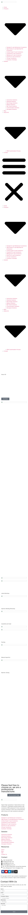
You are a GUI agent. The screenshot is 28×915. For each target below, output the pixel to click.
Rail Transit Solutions (12, 106)
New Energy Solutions (12, 103)
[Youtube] (6, 871)
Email (2, 892)
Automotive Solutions (12, 100)
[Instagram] (16, 871)
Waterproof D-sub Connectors (14, 55)
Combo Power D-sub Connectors (15, 52)
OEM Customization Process (14, 151)
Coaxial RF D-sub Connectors (14, 53)
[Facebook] (3, 871)
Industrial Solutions (11, 101)
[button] (14, 179)
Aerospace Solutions (12, 109)
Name (2, 888)
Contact (6, 152)
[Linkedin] (9, 871)
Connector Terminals (12, 59)
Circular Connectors (11, 58)
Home (5, 7)
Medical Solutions (11, 104)
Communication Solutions (13, 107)
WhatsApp (3, 899)
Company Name (5, 896)
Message (3, 903)
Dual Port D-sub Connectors (14, 56)
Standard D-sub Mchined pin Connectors (17, 47)
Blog (5, 111)
